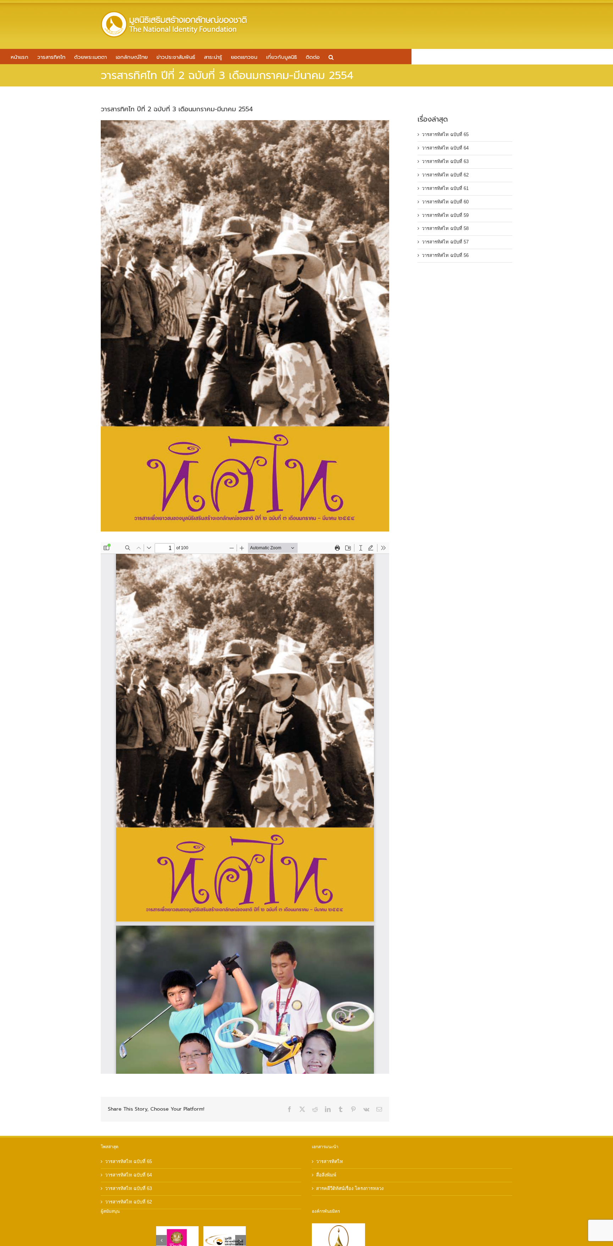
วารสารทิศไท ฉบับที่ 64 (445, 148)
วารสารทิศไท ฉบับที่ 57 (445, 242)
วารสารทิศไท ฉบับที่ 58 (445, 228)
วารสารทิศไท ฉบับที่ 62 (445, 175)
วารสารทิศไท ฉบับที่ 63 (445, 161)
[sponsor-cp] (224, 1229)
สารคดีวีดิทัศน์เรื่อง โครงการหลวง (349, 1188)
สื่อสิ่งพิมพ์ (326, 1175)
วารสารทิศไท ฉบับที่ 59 (445, 215)
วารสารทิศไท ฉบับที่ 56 (445, 255)
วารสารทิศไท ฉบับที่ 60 (445, 201)
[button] (330, 56)
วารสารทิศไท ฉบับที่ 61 (445, 188)
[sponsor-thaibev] (177, 1229)
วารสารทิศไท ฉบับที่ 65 (445, 134)
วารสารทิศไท (329, 1161)
